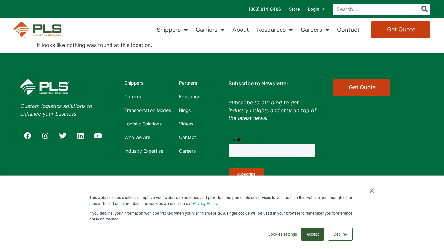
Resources (271, 29)
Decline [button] (340, 234)
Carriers (206, 29)
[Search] (424, 9)
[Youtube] (98, 136)
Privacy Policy (205, 203)
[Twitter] (63, 136)
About (240, 29)
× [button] (371, 188)
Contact (348, 29)
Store (294, 9)
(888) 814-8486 (265, 9)
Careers (311, 29)
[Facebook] (27, 136)
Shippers (169, 29)
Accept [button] (313, 234)
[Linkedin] (80, 136)
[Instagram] (45, 136)
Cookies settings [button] (282, 234)
